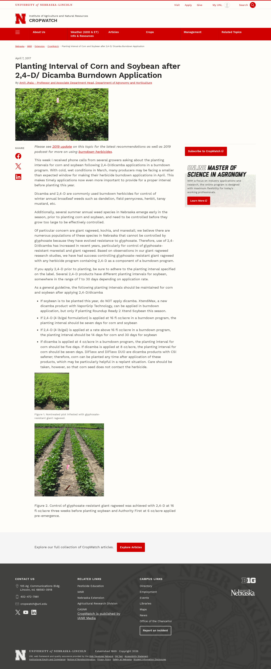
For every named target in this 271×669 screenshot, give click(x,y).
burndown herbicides (95, 152)
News (143, 615)
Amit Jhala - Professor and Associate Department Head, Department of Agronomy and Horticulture (85, 82)
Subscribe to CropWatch (204, 151)
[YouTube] (25, 612)
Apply (188, 5)
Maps (143, 609)
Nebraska (19, 46)
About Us (39, 32)
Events (144, 597)
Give (199, 5)
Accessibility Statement (136, 656)
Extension (40, 46)
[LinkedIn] (33, 612)
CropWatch (43, 20)
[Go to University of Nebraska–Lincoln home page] (20, 18)
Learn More (197, 200)
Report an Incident (155, 630)
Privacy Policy (104, 659)
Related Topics (232, 32)
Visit (177, 5)
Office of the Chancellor (156, 621)
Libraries (145, 603)
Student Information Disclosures (149, 659)
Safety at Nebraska (122, 659)
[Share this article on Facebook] (18, 156)
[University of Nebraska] (243, 592)
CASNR (82, 609)
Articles (113, 32)
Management (192, 32)
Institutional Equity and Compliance (47, 659)
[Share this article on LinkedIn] (18, 177)
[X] (17, 612)
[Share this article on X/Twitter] (18, 166)
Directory (146, 586)
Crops (150, 32)
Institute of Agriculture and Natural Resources (58, 15)
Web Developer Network (101, 656)
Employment (148, 592)
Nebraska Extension (90, 597)
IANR (29, 46)
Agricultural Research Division (97, 603)
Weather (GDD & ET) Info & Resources (85, 33)
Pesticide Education (90, 586)
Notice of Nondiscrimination (81, 659)
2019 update (62, 146)
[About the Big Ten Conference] (249, 580)
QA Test (119, 656)
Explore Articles (131, 547)
